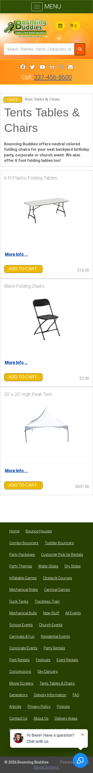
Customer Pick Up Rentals (62, 555)
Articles (15, 706)
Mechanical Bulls (23, 613)
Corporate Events (23, 648)
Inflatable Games (23, 578)
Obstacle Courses (57, 578)
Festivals (43, 660)
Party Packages (22, 555)
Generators (18, 695)
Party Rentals (54, 648)
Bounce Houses (39, 531)
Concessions (20, 671)
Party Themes (20, 566)
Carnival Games (57, 590)
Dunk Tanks (18, 601)
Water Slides (48, 566)
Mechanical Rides (23, 590)
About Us (41, 718)
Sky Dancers (47, 671)
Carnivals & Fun (22, 636)
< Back (12, 99)
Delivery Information (50, 695)
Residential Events (55, 636)
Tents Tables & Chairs (57, 683)
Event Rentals (67, 660)
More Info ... (16, 254)
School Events (21, 625)
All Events (73, 613)
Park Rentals (19, 660)
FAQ (76, 695)
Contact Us (18, 718)
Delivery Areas (66, 718)
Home (14, 531)
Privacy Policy (39, 706)
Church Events (51, 625)
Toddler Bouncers (59, 543)
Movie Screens (21, 683)
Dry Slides (73, 566)
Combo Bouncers (23, 543)
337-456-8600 (53, 77)
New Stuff (51, 613)
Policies (63, 706)
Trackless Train (47, 601)
